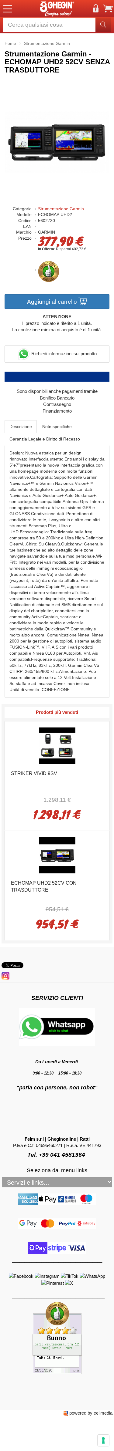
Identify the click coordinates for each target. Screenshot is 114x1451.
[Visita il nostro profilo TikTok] (70, 1275)
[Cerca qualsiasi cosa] (103, 25)
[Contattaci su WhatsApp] (92, 1275)
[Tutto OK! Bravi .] (57, 1337)
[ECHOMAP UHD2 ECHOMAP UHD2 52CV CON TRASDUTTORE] (57, 854)
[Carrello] (108, 8)
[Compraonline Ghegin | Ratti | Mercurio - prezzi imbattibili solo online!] (57, 8)
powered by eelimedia (90, 1413)
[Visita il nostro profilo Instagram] (48, 1275)
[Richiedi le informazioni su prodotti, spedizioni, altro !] (57, 1026)
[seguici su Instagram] (5, 975)
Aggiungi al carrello (52, 302)
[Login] (96, 8)
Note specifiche (57, 426)
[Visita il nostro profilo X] (69, 1282)
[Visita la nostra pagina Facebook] (22, 1275)
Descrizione (20, 426)
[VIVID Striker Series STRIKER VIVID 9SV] (57, 744)
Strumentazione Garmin (61, 209)
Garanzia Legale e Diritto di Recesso (44, 439)
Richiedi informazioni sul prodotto (63, 353)
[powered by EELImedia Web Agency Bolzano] (66, 1413)
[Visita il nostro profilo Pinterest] (53, 1282)
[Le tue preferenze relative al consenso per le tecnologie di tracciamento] (103, 1440)
